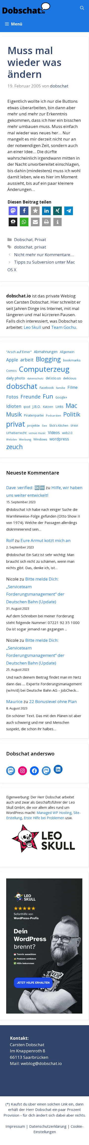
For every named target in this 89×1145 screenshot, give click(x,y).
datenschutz (35, 378)
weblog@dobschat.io (41, 1063)
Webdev (11, 439)
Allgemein (67, 352)
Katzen (48, 406)
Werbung (25, 439)
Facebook (47, 387)
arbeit (27, 359)
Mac (71, 405)
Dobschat (23, 239)
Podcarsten (53, 415)
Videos (54, 432)
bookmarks (72, 360)
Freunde (31, 396)
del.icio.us (53, 378)
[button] (82, 8)
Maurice (14, 701)
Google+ (61, 397)
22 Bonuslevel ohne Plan (53, 701)
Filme (72, 387)
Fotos (12, 397)
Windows (40, 439)
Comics (11, 371)
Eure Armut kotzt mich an (45, 540)
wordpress (59, 439)
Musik (14, 414)
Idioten (13, 406)
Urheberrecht (16, 433)
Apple (12, 360)
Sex (44, 425)
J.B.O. (36, 406)
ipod (26, 406)
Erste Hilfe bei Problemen (44, 817)
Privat (40, 239)
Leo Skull (32, 327)
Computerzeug (44, 369)
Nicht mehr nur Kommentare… (44, 254)
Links (59, 406)
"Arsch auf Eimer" (19, 352)
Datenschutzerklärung (48, 1126)
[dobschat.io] (26, 8)
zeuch (14, 446)
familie (60, 388)
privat (40, 247)
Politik (71, 414)
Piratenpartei (34, 415)
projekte (33, 425)
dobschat (23, 247)
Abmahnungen (46, 351)
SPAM (74, 425)
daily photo (15, 377)
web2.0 (67, 433)
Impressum (15, 1126)
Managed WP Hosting (54, 812)
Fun (48, 396)
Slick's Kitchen (58, 425)
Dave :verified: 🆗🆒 (25, 487)
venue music (37, 433)
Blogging (48, 359)
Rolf (10, 540)
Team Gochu (63, 327)
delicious (69, 378)
